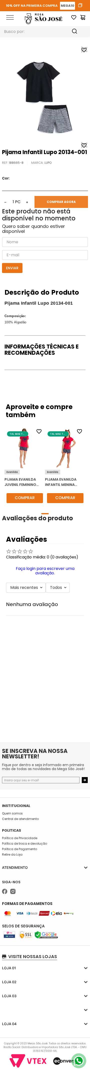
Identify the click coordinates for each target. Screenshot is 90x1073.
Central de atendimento (20, 819)
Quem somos (12, 813)
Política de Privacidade (19, 838)
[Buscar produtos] (79, 31)
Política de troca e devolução (24, 843)
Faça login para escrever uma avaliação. (45, 571)
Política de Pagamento (19, 849)
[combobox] (45, 31)
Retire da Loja (12, 854)
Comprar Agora (61, 202)
